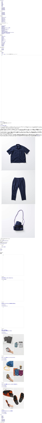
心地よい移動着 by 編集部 (3, 125)
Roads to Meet (3, 30)
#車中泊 (2, 40)
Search (1, 23)
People (2, 1)
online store (3, 417)
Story (2, 2)
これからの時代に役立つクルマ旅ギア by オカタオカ (8, 32)
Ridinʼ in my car (3, 28)
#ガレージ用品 (3, 42)
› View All (3, 33)
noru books (3, 48)
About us (2, 52)
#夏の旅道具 (3, 26)
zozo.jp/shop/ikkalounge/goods (5, 240)
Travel (2, 3)
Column (2, 4)
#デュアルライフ (4, 39)
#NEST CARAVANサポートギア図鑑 (6, 27)
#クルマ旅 (3, 37)
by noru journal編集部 (4, 279)
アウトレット (37, 135)
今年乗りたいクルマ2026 (4, 31)
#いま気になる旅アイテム (5, 333)
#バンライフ (3, 38)
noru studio (3, 49)
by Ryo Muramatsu (4, 304)
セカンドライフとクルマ (4, 29)
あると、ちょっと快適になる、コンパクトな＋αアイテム (8, 357)
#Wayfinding (3, 44)
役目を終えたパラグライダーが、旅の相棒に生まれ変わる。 (9, 303)
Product (1, 121)
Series (2, 6)
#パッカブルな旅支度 (4, 386)
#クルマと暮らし (4, 36)
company (2, 416)
